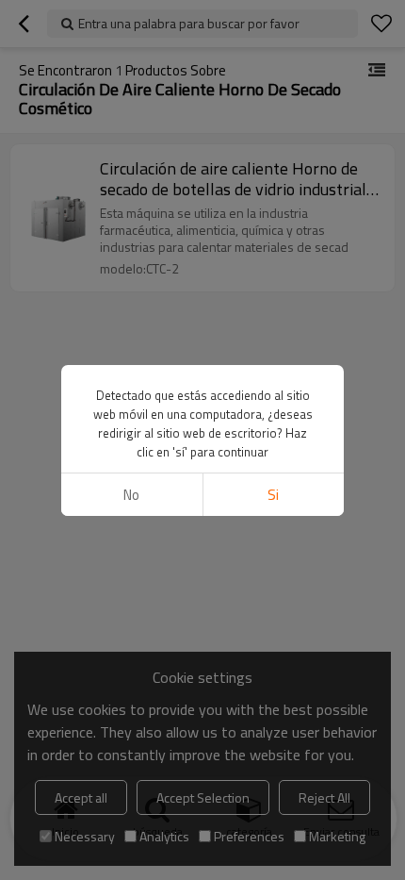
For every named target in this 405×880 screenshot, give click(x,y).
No (131, 495)
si (273, 495)
